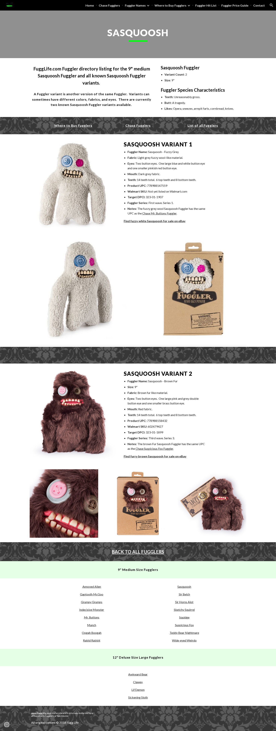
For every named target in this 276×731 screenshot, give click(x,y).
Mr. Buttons (91, 617)
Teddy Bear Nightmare (184, 632)
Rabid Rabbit (91, 640)
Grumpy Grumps (91, 602)
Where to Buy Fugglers (73, 125)
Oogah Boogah (91, 632)
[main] (138, 34)
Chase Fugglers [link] (109, 5)
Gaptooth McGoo (91, 594)
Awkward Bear (138, 674)
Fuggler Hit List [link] (205, 5)
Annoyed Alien (91, 586)
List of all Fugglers (203, 125)
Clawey (138, 682)
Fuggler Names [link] (135, 5)
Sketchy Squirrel (184, 609)
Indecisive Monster (91, 609)
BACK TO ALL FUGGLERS (138, 551)
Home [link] (89, 5)
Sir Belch (184, 594)
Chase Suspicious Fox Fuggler (154, 448)
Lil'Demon (138, 689)
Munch (91, 625)
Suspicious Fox (184, 625)
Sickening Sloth (138, 697)
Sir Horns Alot (184, 602)
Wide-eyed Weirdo (184, 640)
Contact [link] (259, 5)
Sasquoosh (184, 586)
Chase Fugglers (138, 125)
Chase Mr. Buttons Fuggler (159, 213)
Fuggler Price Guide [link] (234, 5)
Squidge (184, 617)
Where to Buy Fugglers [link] (170, 5)
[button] (271, 5)
